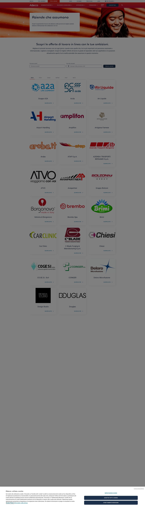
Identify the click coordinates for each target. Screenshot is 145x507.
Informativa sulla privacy (21, 503)
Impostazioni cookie (111, 493)
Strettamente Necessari (110, 502)
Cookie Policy (10, 503)
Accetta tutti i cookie (111, 497)
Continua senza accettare (139, 488)
